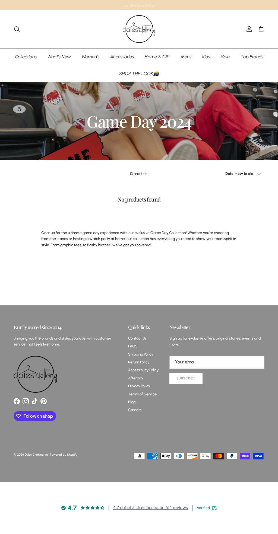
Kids (206, 56)
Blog (131, 402)
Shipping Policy (140, 354)
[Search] (17, 29)
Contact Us (137, 338)
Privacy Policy (139, 386)
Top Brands (252, 56)
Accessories (122, 56)
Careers (134, 410)
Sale (225, 56)
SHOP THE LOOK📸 (139, 73)
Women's (90, 56)
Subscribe (185, 378)
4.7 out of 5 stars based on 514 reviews (150, 507)
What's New (59, 56)
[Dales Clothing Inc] (139, 29)
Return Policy (138, 362)
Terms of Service (142, 394)
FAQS (133, 346)
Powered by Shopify (63, 454)
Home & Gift (157, 56)
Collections (26, 56)
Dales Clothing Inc (37, 454)
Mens (186, 56)
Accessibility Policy (143, 370)
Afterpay (135, 378)
